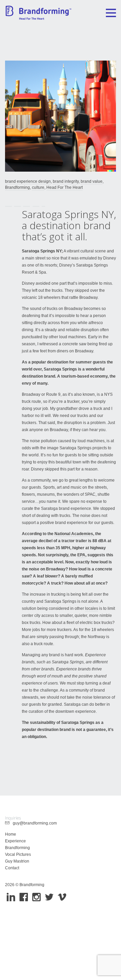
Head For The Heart (64, 187)
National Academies (73, 533)
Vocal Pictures (18, 854)
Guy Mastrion (17, 861)
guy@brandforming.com (33, 823)
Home (10, 834)
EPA (81, 555)
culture (38, 187)
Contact (12, 868)
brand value (92, 181)
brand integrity (66, 181)
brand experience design (28, 181)
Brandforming (17, 187)
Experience (15, 841)
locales (91, 608)
